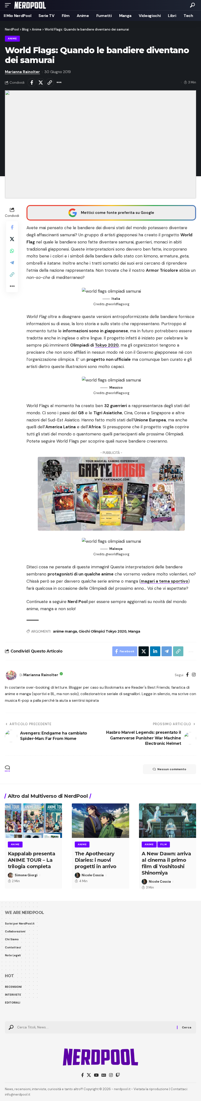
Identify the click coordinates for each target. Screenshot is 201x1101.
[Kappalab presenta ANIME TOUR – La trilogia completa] (33, 820)
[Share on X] (41, 82)
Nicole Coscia (93, 875)
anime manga (65, 631)
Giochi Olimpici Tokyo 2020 (102, 631)
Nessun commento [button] (171, 769)
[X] (89, 1075)
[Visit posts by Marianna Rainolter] (11, 675)
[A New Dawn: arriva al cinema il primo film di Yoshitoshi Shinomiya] (167, 820)
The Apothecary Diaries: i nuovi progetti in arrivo (95, 860)
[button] (9, 5)
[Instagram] (193, 675)
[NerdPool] (30, 5)
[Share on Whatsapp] (12, 251)
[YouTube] (96, 1075)
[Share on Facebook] (31, 82)
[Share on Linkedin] (155, 651)
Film (163, 844)
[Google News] (103, 1075)
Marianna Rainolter (22, 71)
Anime (12, 38)
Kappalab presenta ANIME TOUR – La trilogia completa (31, 860)
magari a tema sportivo (164, 581)
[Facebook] (187, 675)
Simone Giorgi (26, 875)
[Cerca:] (95, 1027)
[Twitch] (117, 1075)
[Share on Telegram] (12, 263)
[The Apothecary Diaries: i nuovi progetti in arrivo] (100, 820)
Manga (134, 631)
